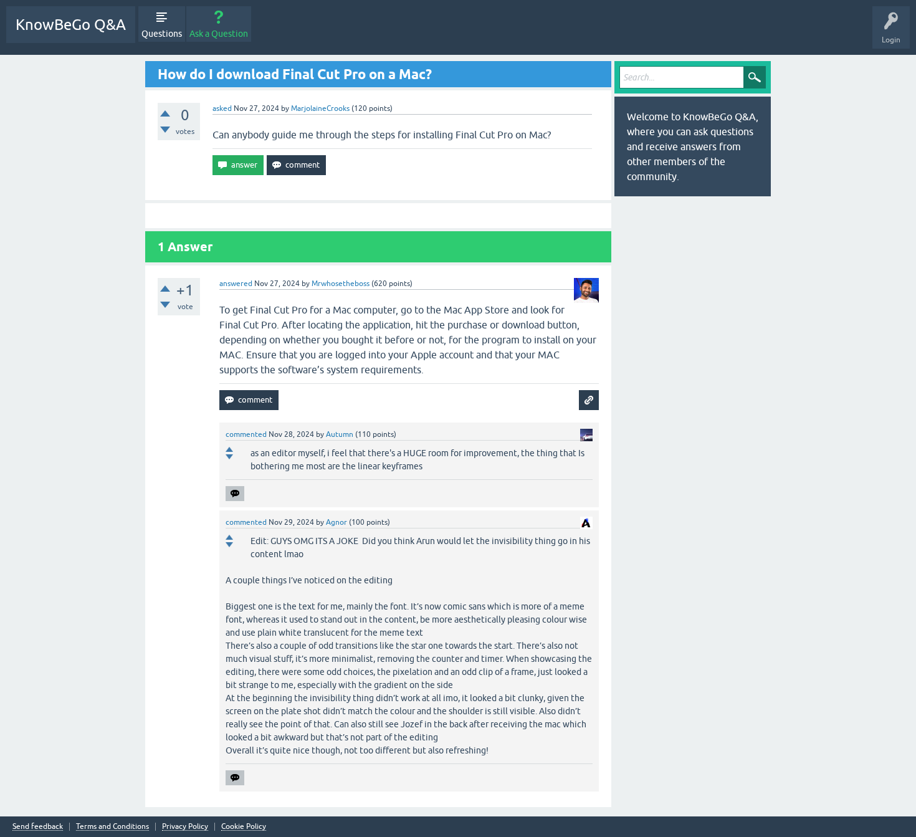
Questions (161, 34)
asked (222, 108)
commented (246, 434)
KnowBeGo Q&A (71, 24)
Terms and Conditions (112, 827)
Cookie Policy (243, 827)
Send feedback (37, 827)
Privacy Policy (185, 827)
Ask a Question (218, 34)
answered (235, 283)
